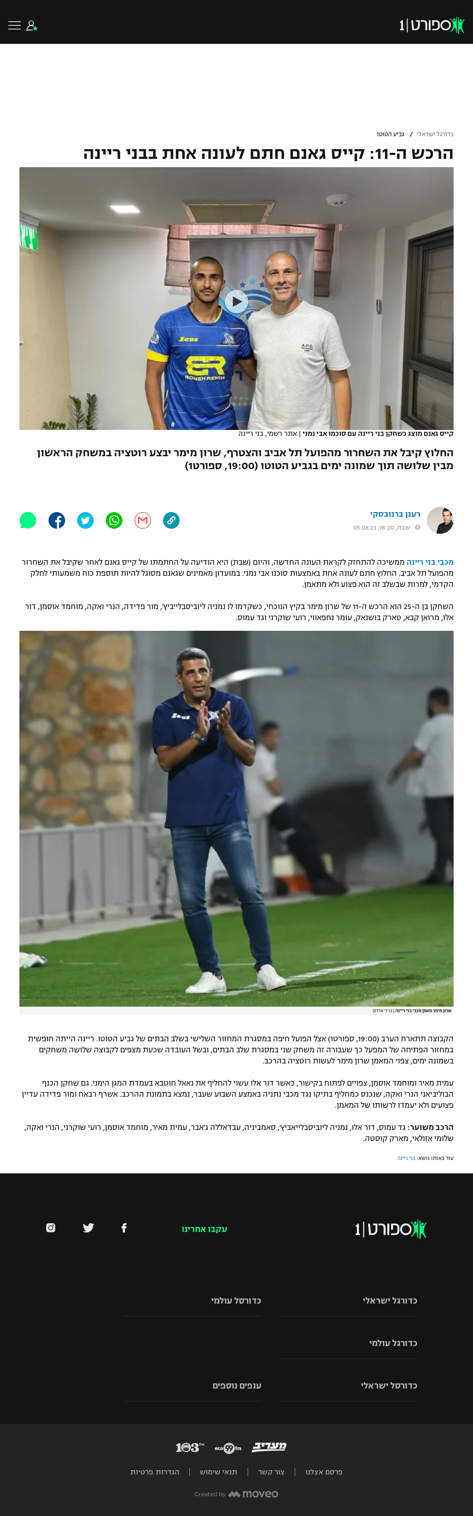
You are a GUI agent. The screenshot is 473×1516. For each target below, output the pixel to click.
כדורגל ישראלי (435, 134)
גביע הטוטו (390, 134)
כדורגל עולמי (393, 1343)
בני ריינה (406, 1158)
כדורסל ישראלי (389, 1385)
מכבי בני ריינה (430, 562)
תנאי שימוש (218, 1472)
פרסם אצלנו (324, 1472)
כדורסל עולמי (236, 1300)
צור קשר (271, 1472)
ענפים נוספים (236, 1385)
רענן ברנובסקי (395, 514)
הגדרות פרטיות (154, 1472)
